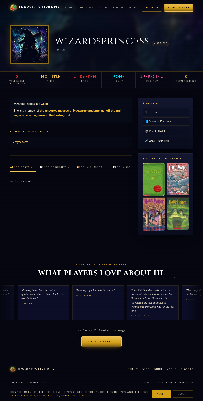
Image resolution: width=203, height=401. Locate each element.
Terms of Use (48, 395)
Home (69, 7)
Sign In (152, 7)
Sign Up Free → (101, 341)
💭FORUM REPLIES (126, 167)
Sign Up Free (179, 7)
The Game (86, 7)
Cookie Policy (80, 395)
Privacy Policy (22, 395)
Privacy (148, 383)
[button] (29, 44)
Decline (183, 394)
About (172, 369)
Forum (118, 7)
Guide (103, 7)
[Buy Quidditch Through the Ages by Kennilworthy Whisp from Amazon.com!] (154, 179)
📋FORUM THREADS (91, 167)
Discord (187, 369)
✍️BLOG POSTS (21, 167)
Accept (162, 394)
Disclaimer (186, 383)
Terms (159, 383)
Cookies (171, 383)
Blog (132, 7)
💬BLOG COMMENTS (55, 167)
